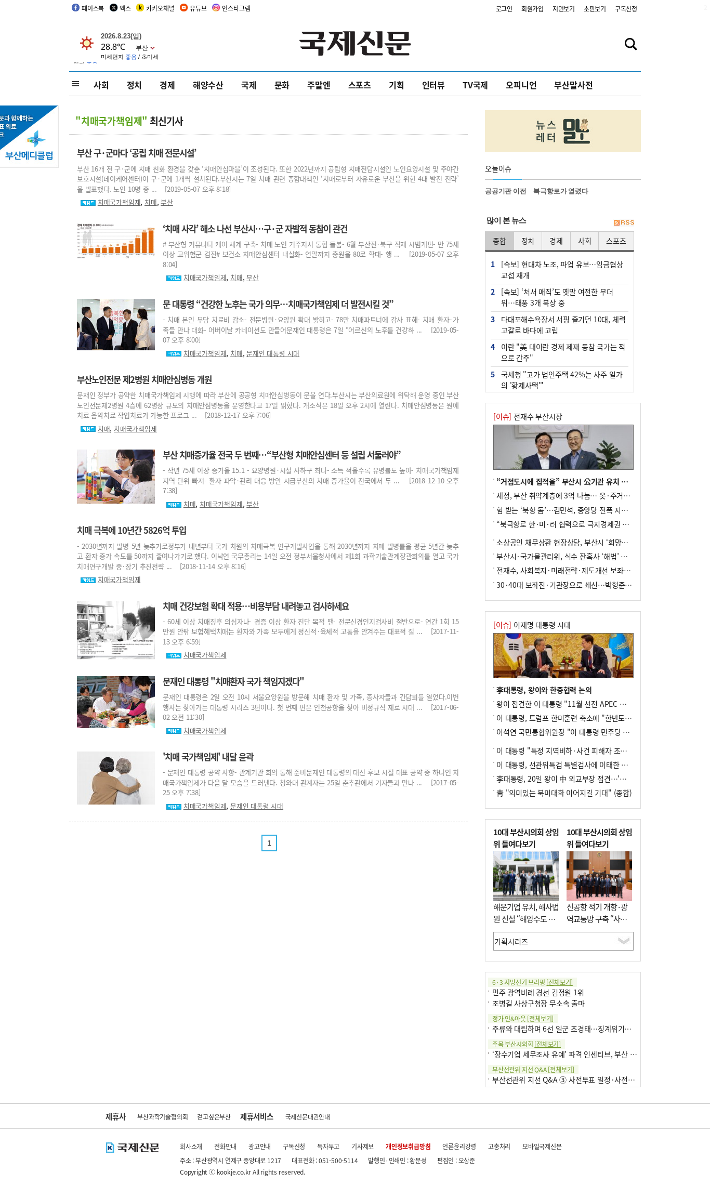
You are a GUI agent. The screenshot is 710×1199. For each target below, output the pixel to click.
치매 (150, 202)
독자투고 (328, 1146)
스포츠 (359, 84)
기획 (396, 84)
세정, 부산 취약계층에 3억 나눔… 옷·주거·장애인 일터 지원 (587, 495)
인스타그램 (236, 8)
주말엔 (318, 84)
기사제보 (362, 1146)
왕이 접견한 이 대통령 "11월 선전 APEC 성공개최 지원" (580, 704)
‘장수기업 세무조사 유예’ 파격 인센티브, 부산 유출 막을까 (578, 1054)
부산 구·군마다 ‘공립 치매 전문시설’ (136, 153)
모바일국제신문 (542, 1146)
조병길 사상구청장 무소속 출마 (538, 1003)
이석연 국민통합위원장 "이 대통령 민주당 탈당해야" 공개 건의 (589, 732)
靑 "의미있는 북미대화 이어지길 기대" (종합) (564, 792)
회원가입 (532, 8)
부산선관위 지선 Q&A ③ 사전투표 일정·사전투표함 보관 (577, 1079)
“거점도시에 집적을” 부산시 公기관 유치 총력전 (568, 481)
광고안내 (259, 1146)
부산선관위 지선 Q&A (533, 1069)
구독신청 (626, 8)
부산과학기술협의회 (162, 1116)
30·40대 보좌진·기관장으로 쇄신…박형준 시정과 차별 (579, 584)
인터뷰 (433, 84)
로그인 (504, 8)
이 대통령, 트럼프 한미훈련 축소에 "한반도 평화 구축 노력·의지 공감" (601, 718)
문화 (282, 84)
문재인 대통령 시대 (272, 353)
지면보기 (564, 8)
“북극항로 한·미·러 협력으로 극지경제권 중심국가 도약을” (585, 524)
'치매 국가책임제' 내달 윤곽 (208, 756)
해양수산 (208, 84)
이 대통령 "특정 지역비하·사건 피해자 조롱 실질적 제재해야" (588, 750)
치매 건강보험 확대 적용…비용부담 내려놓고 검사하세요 (256, 606)
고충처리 (499, 1146)
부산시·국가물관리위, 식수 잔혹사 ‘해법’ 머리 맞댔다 (576, 556)
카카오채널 (160, 8)
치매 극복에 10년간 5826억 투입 (131, 530)
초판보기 (595, 8)
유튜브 (198, 8)
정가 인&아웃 (523, 1018)
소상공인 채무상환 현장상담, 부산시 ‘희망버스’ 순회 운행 (581, 542)
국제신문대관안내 (307, 1116)
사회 (101, 84)
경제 (167, 84)
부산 (167, 202)
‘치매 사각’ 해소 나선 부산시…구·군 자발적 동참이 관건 (255, 228)
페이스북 (93, 8)
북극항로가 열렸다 (560, 191)
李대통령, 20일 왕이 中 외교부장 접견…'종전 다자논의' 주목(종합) (596, 778)
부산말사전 (573, 84)
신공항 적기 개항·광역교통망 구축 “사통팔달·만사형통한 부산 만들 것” (597, 924)
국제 (249, 84)
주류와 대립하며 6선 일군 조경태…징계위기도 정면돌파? (577, 1028)
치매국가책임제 (119, 202)
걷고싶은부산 (214, 1116)
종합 (499, 240)
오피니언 (521, 84)
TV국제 (475, 84)
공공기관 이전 (506, 191)
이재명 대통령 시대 (532, 625)
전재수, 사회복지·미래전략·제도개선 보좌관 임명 (571, 570)
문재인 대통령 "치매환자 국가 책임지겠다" (233, 681)
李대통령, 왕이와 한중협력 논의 (544, 689)
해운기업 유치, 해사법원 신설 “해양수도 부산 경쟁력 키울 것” (526, 918)
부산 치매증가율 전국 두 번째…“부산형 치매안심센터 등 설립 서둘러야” (282, 455)
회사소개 (191, 1146)
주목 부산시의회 (526, 1043)
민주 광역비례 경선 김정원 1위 (538, 992)
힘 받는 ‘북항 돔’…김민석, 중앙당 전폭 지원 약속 (569, 510)
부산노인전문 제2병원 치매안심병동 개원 (144, 379)
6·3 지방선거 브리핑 (532, 982)
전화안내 (225, 1146)
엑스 (125, 8)
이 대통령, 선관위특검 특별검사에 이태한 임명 (565, 764)
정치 (134, 84)
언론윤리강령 (459, 1146)
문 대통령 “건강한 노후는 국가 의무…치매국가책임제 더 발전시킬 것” (278, 304)
